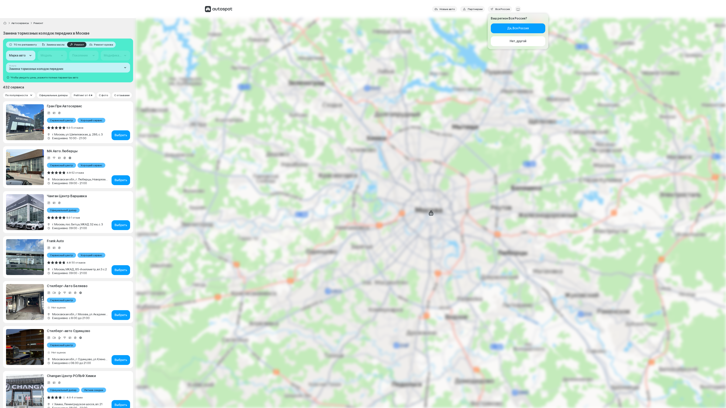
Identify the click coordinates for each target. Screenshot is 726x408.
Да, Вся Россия (518, 28)
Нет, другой (518, 41)
